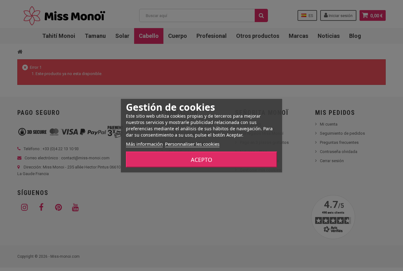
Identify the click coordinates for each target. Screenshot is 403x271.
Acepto (201, 159)
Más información (144, 143)
